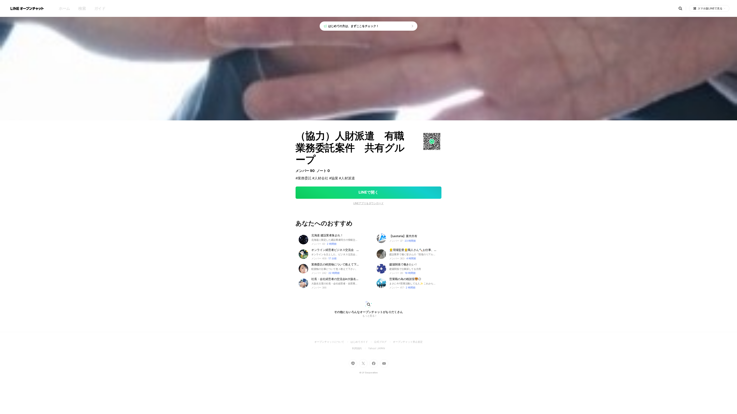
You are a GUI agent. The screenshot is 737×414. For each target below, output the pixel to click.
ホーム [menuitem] (64, 8)
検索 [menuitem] (82, 8)
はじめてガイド (362, 341)
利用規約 (360, 348)
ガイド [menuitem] (100, 8)
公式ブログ (383, 341)
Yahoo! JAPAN (376, 348)
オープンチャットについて (332, 341)
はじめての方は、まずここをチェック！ (353, 26)
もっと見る (368, 315)
